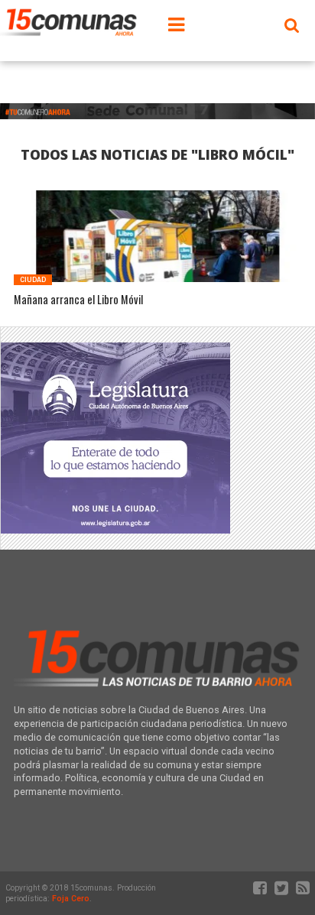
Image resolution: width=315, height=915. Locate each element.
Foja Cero (70, 899)
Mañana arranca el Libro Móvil (78, 300)
